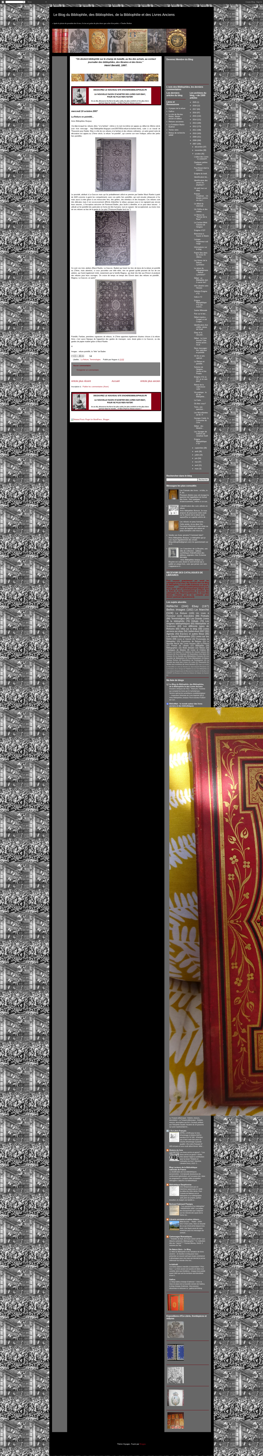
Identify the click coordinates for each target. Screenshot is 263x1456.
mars (197, 469)
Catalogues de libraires (176, 650)
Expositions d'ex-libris (198, 654)
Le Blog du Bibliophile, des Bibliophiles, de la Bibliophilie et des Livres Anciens (114, 15)
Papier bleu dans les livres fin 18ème (200, 255)
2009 (195, 137)
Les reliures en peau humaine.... (192, 522)
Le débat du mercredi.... (199, 205)
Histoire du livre (176, 1150)
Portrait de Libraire (180, 646)
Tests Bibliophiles (194, 658)
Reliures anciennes (176, 122)
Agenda (170, 634)
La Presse (205, 644)
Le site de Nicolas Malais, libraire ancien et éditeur (176, 116)
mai (196, 462)
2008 (195, 140)
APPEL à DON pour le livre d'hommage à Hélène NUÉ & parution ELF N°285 (190, 1135)
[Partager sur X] (77, 356)
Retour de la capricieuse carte (199, 387)
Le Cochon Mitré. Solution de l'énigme (201, 225)
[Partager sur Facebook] (80, 356)
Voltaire (199, 673)
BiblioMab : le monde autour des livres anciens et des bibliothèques (185, 705)
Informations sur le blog (200, 248)
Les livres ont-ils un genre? (190, 1152)
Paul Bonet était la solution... (201, 169)
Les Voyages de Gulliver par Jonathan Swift (201, 434)
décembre (199, 147)
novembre (199, 150)
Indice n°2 (198, 297)
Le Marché (202, 609)
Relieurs (169, 654)
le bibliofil (173, 1264)
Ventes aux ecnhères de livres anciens (180, 664)
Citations (188, 652)
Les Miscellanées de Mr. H (201, 414)
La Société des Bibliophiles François (189, 656)
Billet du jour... (185, 1222)
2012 (195, 126)
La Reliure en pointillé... (199, 362)
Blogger (142, 1444)
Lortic (193, 662)
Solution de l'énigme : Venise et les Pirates (200, 370)
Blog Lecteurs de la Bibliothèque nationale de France (183, 1168)
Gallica (171, 111)
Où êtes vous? (200, 404)
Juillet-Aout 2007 (196, 631)
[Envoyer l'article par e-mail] (90, 356)
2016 (195, 113)
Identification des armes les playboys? (201, 182)
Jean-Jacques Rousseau (199, 666)
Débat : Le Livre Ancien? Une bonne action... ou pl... (201, 341)
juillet (197, 455)
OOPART (169, 673)
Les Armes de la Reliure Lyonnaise (200, 262)
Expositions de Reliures (191, 641)
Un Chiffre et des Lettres (201, 210)
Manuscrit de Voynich (192, 671)
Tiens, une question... (199, 408)
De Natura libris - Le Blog (180, 1249)
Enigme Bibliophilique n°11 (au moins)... (200, 303)
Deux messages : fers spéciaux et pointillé (201, 350)
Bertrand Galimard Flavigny (181, 1204)
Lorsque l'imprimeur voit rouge (201, 241)
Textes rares (173, 130)
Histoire (169, 656)
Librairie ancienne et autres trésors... (185, 1219)
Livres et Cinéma (198, 650)
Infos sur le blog (189, 629)
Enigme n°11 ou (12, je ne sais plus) (200, 379)
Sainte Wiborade (200, 310)
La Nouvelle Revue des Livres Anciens (187, 642)
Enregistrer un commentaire (88, 370)
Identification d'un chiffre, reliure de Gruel (201, 327)
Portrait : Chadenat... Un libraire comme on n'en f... (201, 197)
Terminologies (95, 360)
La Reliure (85, 360)
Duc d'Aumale (181, 654)
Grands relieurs (200, 652)
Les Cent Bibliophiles (200, 668)
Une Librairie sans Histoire (201, 287)
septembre (199, 448)
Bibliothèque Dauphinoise (180, 1185)
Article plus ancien (150, 381)
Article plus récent (81, 381)
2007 (195, 144)
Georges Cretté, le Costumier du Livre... (201, 420)
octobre (198, 154)
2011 (195, 130)
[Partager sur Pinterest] (83, 356)
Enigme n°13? (199, 230)
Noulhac (204, 671)
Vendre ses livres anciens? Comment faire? (186, 535)
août (197, 451)
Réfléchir (172, 606)
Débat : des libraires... (199, 427)
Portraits (205, 616)
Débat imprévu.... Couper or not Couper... (201, 319)
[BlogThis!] (75, 356)
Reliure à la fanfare (173, 652)
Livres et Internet (184, 639)
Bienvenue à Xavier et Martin (201, 235)
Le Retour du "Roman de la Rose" (200, 217)
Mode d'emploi (188, 648)
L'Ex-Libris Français (177, 1131)
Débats (194, 621)
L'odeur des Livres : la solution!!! (201, 158)
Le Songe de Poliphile (184, 668)
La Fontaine (170, 668)
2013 (195, 123)
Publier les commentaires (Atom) (96, 387)
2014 (195, 120)
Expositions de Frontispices (192, 660)
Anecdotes (189, 616)
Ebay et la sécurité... (199, 334)
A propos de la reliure (177, 108)
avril (197, 465)
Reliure (202, 648)
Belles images (175, 609)
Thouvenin (202, 662)
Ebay (195, 606)
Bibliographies (172, 648)
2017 (195, 109)
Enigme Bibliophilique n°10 (200, 441)
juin (196, 458)
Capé (200, 664)
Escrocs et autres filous (192, 634)
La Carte (197, 400)
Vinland (191, 673)
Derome (185, 666)
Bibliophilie (199, 646)
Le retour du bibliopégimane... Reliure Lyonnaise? (201, 271)
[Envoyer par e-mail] (72, 356)
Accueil (116, 381)
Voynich (206, 673)
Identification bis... (201, 177)
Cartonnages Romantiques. (180, 1237)
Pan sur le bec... (200, 314)
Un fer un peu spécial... (199, 357)
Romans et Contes (181, 673)
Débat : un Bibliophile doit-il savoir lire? (201, 280)
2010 (195, 133)
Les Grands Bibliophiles (178, 636)
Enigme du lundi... (201, 174)
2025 (195, 102)
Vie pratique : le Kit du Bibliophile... (200, 394)
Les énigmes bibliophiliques (187, 622)
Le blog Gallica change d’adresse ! (182, 1282)
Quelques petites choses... (201, 163)
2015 (195, 116)
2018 (195, 106)
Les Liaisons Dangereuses (174, 671)
